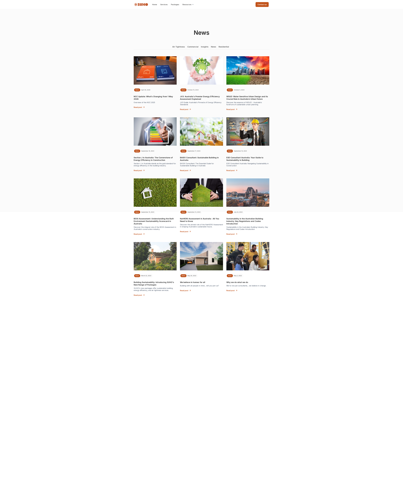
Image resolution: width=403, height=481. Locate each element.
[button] (188, 4)
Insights (204, 47)
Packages (175, 4)
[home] (141, 4)
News (213, 47)
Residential (224, 47)
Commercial (192, 47)
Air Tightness (178, 47)
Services (164, 4)
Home (154, 4)
